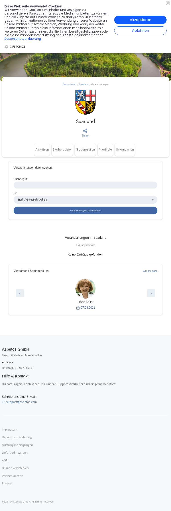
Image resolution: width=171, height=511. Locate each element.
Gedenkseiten (85, 149)
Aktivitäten (42, 149)
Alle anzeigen (150, 271)
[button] (20, 293)
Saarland (83, 84)
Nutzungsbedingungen (17, 445)
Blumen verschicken (15, 468)
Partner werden (12, 475)
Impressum (9, 429)
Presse (7, 483)
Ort (15, 193)
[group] (85, 294)
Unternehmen (125, 149)
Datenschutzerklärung (17, 437)
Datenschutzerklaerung (22, 38)
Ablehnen (140, 30)
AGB (5, 460)
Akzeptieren (140, 19)
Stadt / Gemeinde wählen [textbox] (32, 199)
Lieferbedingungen (15, 452)
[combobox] (85, 200)
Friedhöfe (105, 149)
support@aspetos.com (21, 402)
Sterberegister (62, 149)
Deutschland (69, 84)
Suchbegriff (20, 179)
